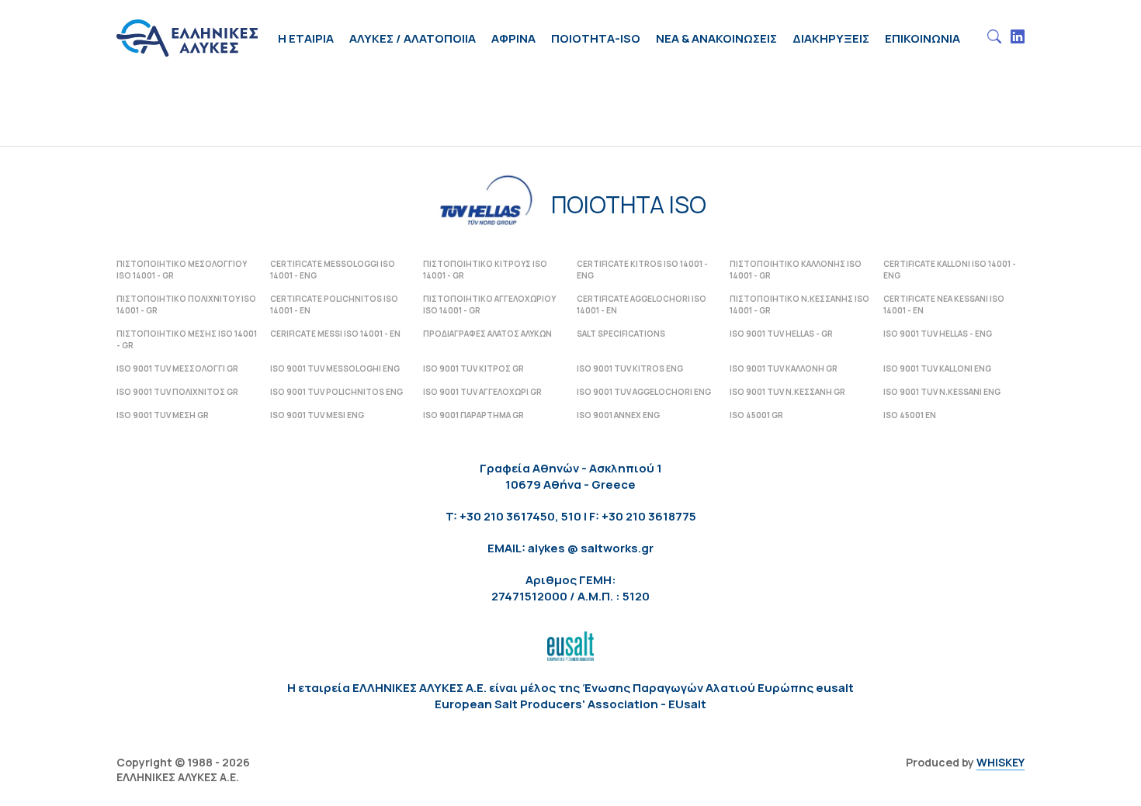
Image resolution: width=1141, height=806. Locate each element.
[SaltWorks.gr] (187, 24)
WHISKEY (1000, 762)
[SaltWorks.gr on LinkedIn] (1018, 36)
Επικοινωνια (922, 38)
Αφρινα (513, 38)
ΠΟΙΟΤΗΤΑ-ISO (595, 38)
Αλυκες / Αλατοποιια (412, 38)
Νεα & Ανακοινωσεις (716, 38)
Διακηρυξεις (830, 38)
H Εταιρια (306, 38)
